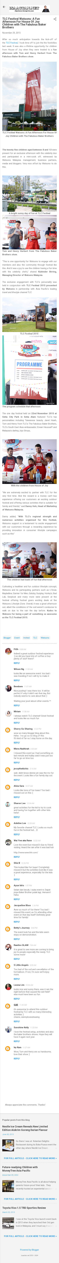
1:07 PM (28, 885)
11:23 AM (34, 1027)
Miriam (17, 711)
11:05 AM (29, 669)
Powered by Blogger (29, 1250)
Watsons (45, 638)
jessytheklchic (21, 768)
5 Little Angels (21, 965)
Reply (17, 663)
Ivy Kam (17, 1047)
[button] (55, 19)
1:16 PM (35, 905)
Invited (26, 638)
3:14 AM (33, 769)
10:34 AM (30, 803)
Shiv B (17, 863)
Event (17, 638)
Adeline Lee (20, 823)
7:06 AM (33, 945)
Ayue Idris (19, 885)
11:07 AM (28, 686)
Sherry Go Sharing (23, 729)
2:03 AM (33, 749)
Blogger (7, 638)
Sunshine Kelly (21, 1027)
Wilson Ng (19, 669)
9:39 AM (33, 965)
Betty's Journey (22, 928)
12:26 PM (25, 863)
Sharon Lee (19, 803)
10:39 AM (31, 823)
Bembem (18, 686)
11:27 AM (26, 1047)
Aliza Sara (19, 786)
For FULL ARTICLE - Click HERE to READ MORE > (30, 1158)
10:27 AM (29, 786)
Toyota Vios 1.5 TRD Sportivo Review (24, 1207)
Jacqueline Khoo (22, 905)
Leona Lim (19, 985)
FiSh (16, 649)
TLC (35, 638)
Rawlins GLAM (21, 945)
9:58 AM (22, 649)
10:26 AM (29, 985)
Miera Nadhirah (21, 748)
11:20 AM (23, 1005)
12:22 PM (37, 729)
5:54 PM (34, 928)
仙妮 (16, 1005)
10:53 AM (37, 841)
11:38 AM (25, 712)
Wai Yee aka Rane (23, 840)
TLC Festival (12, 43)
